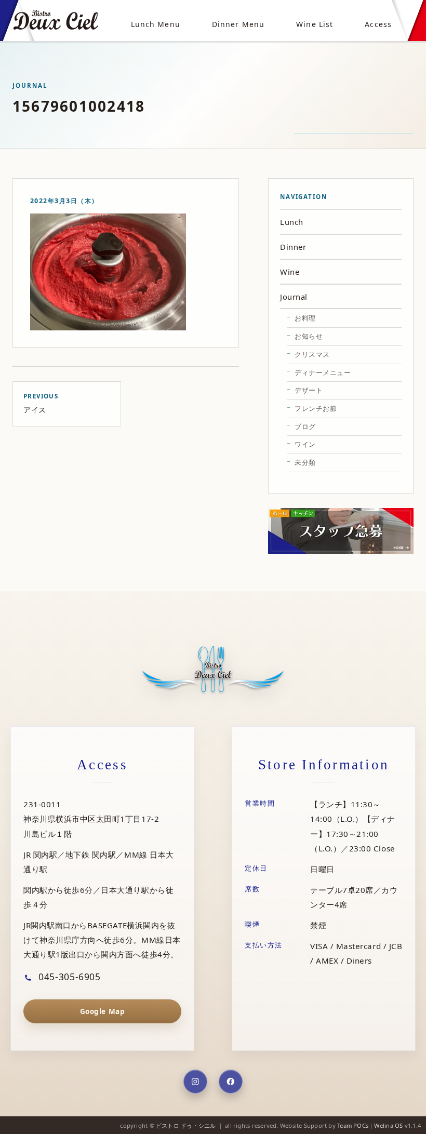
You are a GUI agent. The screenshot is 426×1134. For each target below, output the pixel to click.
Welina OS (388, 1125)
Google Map (102, 1011)
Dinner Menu (238, 24)
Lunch (291, 222)
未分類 (305, 462)
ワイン (305, 444)
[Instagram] (195, 1081)
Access (378, 24)
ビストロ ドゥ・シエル (186, 1125)
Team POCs (352, 1125)
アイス (40, 403)
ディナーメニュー (323, 372)
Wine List (314, 24)
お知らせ (309, 336)
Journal (294, 296)
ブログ (305, 426)
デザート (309, 390)
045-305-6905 (68, 976)
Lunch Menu (155, 24)
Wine (289, 271)
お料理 (305, 318)
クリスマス (312, 354)
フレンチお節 (316, 408)
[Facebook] (231, 1081)
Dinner (293, 247)
